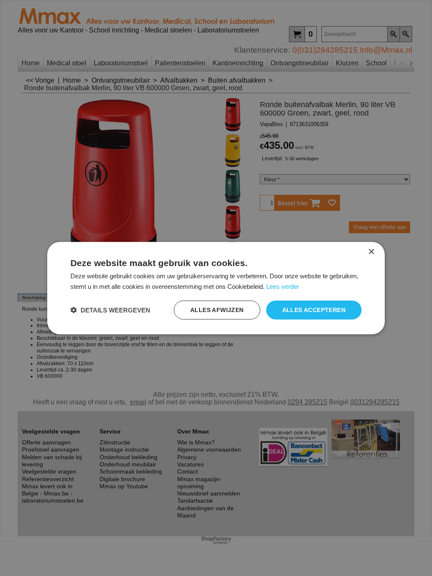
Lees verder (282, 286)
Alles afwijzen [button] (217, 310)
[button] (110, 310)
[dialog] (216, 288)
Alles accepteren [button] (314, 310)
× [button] (371, 252)
